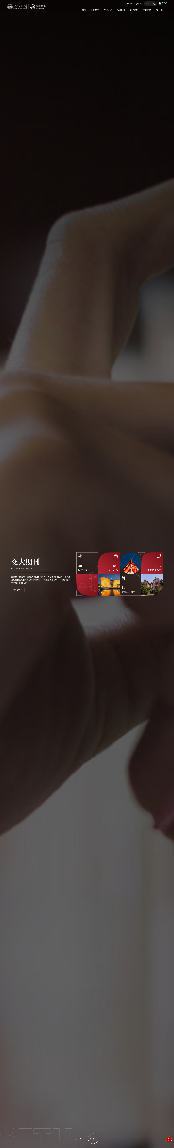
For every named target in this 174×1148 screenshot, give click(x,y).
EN (139, 4)
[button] (77, 1139)
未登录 (129, 4)
